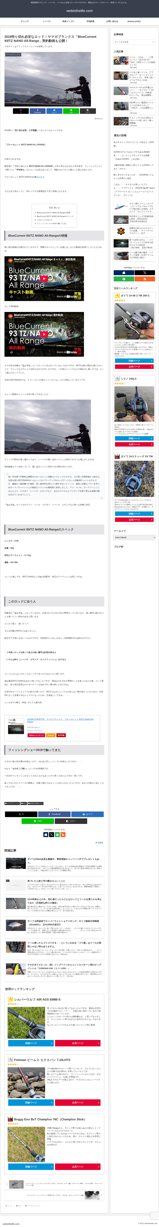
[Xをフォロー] (51, 834)
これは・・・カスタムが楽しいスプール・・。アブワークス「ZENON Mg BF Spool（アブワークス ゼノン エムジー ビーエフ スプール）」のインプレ (134, 189)
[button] (88, 111)
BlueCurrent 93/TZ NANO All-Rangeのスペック (55, 216)
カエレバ (37, 727)
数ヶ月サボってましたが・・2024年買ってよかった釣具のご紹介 (134, 176)
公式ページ (77, 1043)
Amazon (51, 735)
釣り (24, 803)
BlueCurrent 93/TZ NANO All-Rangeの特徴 (53, 213)
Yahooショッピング (36, 735)
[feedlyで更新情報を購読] (57, 834)
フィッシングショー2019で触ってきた (52, 223)
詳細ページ (31, 1043)
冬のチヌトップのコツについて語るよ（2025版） (134, 144)
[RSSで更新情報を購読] (62, 834)
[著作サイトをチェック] (45, 834)
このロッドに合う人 (44, 220)
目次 (51, 208)
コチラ (41, 177)
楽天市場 (61, 735)
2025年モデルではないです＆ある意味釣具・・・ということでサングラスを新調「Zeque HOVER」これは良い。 (132, 155)
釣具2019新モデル (36, 803)
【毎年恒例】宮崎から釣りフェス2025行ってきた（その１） (134, 167)
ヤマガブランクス (13, 803)
